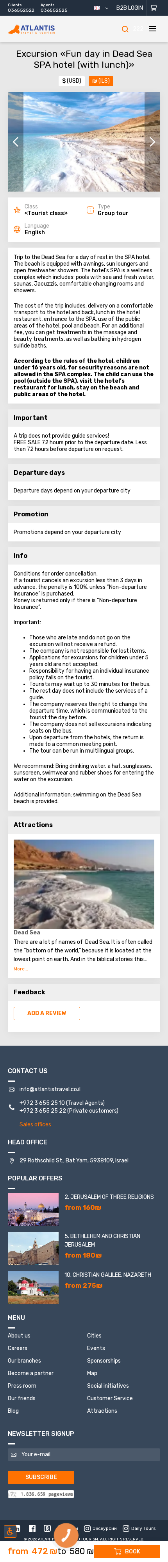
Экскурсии (105, 1528)
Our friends (22, 1398)
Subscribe (41, 1477)
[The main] (43, 29)
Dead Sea (27, 932)
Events (96, 1348)
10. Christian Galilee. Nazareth (107, 1275)
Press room (22, 1386)
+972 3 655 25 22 (43, 1111)
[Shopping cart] (153, 8)
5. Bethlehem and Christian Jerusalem (102, 1240)
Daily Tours (143, 1528)
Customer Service (110, 1398)
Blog (13, 1411)
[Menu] (152, 29)
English (104, 8)
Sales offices (35, 1124)
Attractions (102, 1411)
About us (19, 1335)
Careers (17, 1348)
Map (92, 1373)
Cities (94, 1335)
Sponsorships (104, 1360)
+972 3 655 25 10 (42, 1103)
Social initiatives (108, 1386)
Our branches (24, 1360)
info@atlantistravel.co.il (50, 1089)
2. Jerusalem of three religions (109, 1197)
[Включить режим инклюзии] (10, 1531)
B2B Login (129, 8)
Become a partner (31, 1373)
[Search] (125, 29)
